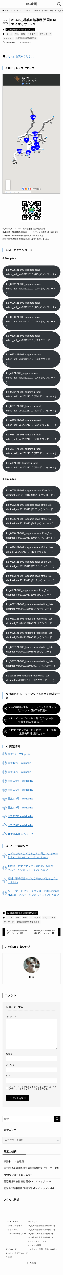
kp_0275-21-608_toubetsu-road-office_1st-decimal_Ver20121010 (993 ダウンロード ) (29, 635)
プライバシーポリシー (17, 1234)
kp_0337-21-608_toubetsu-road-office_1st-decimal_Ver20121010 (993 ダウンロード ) (29, 649)
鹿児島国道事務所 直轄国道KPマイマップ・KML (29, 1188)
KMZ (23, 34)
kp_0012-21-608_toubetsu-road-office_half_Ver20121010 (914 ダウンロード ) (31, 394)
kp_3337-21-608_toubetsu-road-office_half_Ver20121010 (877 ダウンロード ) (31, 451)
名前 (9, 1054)
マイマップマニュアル (37, 1241)
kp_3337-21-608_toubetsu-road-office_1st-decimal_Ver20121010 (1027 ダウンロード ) (30, 663)
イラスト (33, 1249)
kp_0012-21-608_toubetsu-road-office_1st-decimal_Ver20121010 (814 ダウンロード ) (29, 606)
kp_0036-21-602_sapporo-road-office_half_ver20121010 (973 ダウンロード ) (31, 305)
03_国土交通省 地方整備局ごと (41, 1234)
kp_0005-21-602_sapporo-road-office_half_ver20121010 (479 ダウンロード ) (31, 272)
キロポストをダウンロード (17, 1253)
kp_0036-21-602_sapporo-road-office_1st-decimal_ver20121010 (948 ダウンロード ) (29, 521)
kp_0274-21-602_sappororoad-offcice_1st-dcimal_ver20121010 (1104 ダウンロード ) (29, 549)
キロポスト (32, 34)
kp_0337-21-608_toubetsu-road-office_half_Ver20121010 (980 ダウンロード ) (31, 436)
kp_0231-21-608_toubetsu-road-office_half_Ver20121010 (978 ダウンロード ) (31, 408)
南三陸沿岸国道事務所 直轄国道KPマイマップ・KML (31, 1168)
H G (31, 977)
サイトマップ (13, 1230)
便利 (41, 1249)
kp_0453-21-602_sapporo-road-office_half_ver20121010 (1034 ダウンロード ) (31, 359)
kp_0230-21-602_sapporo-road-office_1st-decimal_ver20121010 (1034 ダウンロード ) (30, 535)
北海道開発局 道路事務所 (26, 38)
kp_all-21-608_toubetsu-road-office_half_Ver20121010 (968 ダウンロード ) (31, 465)
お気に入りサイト (15, 1226)
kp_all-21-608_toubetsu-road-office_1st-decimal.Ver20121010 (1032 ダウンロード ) (30, 677)
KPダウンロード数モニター (18, 1175)
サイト (9, 1076)
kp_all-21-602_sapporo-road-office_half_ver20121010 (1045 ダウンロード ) (31, 377)
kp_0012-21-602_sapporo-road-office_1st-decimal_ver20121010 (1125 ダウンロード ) (30, 507)
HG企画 (31, 4)
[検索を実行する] (57, 1119)
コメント (11, 1017)
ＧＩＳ (9, 34)
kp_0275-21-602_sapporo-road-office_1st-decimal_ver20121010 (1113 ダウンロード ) (30, 564)
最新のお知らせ (51, 1249)
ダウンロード (45, 34)
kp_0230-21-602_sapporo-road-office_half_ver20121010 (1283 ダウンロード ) (31, 321)
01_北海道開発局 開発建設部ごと (41, 1226)
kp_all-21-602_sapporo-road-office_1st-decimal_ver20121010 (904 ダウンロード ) (29, 592)
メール (10, 1065)
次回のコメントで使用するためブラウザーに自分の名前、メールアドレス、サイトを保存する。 (32, 1088)
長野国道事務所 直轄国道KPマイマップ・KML (28, 1181)
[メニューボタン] (4, 4)
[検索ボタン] (59, 4)
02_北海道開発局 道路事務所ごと (20, 30)
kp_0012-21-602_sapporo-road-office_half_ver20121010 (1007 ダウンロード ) (31, 288)
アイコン (9, 1257)
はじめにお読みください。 (21, 56)
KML (16, 34)
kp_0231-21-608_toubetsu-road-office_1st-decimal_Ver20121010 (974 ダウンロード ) (29, 621)
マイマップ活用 (34, 1245)
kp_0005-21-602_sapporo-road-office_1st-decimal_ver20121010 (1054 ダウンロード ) (30, 492)
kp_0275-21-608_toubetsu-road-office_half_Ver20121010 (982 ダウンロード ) (31, 422)
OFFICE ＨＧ (13, 1222)
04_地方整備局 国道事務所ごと (41, 1237)
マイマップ (8, 38)
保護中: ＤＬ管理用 (14, 1161)
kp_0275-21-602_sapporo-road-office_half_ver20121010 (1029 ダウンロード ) (31, 340)
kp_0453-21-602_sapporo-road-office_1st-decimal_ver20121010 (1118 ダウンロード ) (30, 578)
